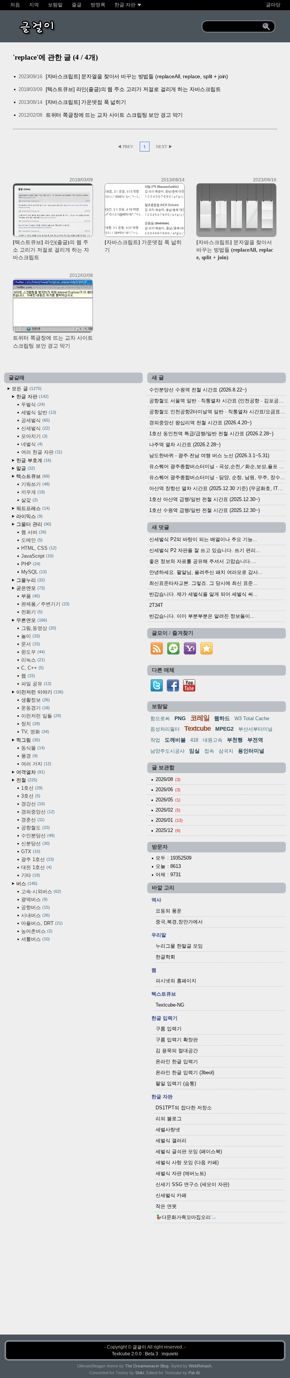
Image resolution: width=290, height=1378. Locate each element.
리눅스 (32, 660)
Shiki (139, 1372)
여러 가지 (35, 764)
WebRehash (200, 1366)
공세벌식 (34, 420)
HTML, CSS (38, 548)
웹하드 (222, 718)
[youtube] (189, 690)
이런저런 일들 (40, 716)
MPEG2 (224, 729)
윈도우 (32, 652)
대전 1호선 (35, 867)
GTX (30, 851)
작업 (155, 740)
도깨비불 (175, 740)
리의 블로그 (169, 1118)
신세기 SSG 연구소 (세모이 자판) (192, 1184)
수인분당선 (37, 835)
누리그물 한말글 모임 (179, 946)
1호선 (31, 788)
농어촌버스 (36, 931)
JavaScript (36, 556)
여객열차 (29, 772)
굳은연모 (29, 588)
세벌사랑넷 (168, 1129)
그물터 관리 (33, 524)
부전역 (255, 740)
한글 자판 (31, 396)
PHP (30, 564)
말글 (25, 468)
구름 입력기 (169, 1029)
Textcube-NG (170, 1005)
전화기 (31, 612)
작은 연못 (166, 1206)
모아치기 (33, 436)
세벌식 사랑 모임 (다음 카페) (187, 1162)
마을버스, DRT (41, 923)
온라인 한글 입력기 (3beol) (185, 1072)
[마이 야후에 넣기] (190, 654)
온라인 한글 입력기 (177, 1061)
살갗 (28, 500)
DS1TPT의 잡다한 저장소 (184, 1107)
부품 (30, 596)
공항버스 (34, 907)
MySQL (33, 572)
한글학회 (165, 957)
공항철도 (34, 828)
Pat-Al (193, 1372)
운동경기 (34, 708)
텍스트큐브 (32, 476)
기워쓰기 (34, 484)
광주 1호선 (36, 859)
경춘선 (32, 820)
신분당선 (34, 843)
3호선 (30, 796)
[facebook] (173, 690)
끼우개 (32, 492)
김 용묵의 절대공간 (177, 1050)
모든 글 (26, 388)
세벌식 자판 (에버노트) (181, 1173)
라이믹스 (28, 516)
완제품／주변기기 (44, 604)
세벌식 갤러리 (171, 1140)
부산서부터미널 (255, 729)
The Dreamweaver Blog (146, 1366)
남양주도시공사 (167, 751)
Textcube (197, 728)
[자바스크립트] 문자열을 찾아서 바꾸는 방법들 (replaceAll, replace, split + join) (137, 76)
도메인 (31, 540)
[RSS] (157, 654)
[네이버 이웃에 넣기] (173, 654)
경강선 (32, 804)
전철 (26, 780)
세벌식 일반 (38, 412)
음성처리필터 (165, 729)
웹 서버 (33, 532)
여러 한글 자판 (41, 452)
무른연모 (31, 620)
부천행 (235, 740)
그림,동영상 (38, 628)
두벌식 (32, 404)
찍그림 (27, 740)
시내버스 (34, 915)
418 (194, 740)
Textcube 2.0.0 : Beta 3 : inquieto (145, 1353)
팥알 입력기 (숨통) (176, 1083)
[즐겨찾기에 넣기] (207, 654)
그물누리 (29, 580)
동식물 (32, 748)
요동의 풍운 (169, 911)
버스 (26, 883)
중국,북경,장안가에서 (179, 922)
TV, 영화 (34, 732)
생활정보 (34, 700)
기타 (30, 875)
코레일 (200, 718)
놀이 (30, 636)
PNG (180, 718)
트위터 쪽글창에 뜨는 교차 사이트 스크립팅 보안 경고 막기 (114, 115)
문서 (30, 644)
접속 (209, 751)
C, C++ (31, 668)
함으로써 (160, 718)
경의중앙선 (37, 812)
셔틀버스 (34, 939)
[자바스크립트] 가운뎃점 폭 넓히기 (86, 102)
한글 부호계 (33, 460)
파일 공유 (35, 684)
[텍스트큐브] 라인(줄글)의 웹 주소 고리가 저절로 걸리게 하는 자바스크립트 (133, 89)
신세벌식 (34, 428)
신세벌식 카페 (171, 1195)
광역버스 (33, 899)
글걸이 (139, 1347)
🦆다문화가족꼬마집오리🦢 (186, 1217)
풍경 (28, 756)
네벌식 (31, 444)
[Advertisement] (145, 1280)
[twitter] (157, 690)
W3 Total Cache (251, 718)
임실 (194, 751)
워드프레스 (32, 508)
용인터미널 (251, 751)
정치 (30, 724)
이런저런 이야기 (39, 692)
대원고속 (212, 740)
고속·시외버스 (40, 891)
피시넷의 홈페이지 (176, 981)
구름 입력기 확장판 (177, 1039)
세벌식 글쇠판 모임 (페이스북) (189, 1151)
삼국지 (226, 751)
